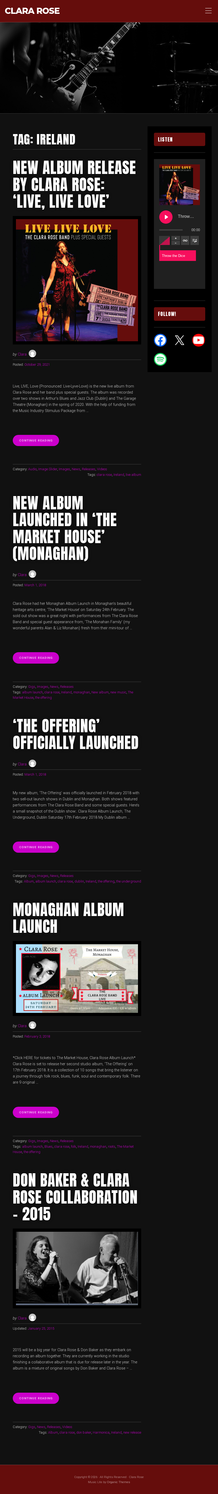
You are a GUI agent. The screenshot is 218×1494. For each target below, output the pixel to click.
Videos (102, 469)
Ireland (119, 475)
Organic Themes (118, 1482)
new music (118, 692)
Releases (88, 469)
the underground (128, 881)
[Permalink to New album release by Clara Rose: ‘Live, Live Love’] (77, 280)
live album (133, 475)
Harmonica (101, 1432)
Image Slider (47, 469)
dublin (79, 881)
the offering (43, 698)
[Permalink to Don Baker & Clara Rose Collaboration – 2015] (77, 1268)
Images (64, 469)
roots (111, 1146)
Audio (32, 469)
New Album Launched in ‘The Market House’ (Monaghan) (65, 528)
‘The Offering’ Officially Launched (76, 734)
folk (73, 1146)
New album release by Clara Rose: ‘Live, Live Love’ (74, 184)
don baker (83, 1432)
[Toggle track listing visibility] (194, 240)
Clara (22, 354)
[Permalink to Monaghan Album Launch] (77, 978)
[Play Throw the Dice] (166, 217)
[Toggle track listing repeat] (185, 240)
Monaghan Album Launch (68, 918)
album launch (32, 692)
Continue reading (39, 442)
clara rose (104, 475)
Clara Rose (32, 11)
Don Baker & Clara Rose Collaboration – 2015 (75, 1196)
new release (132, 1432)
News (76, 469)
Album (29, 881)
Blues (48, 1146)
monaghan (81, 692)
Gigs (31, 687)
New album (100, 692)
